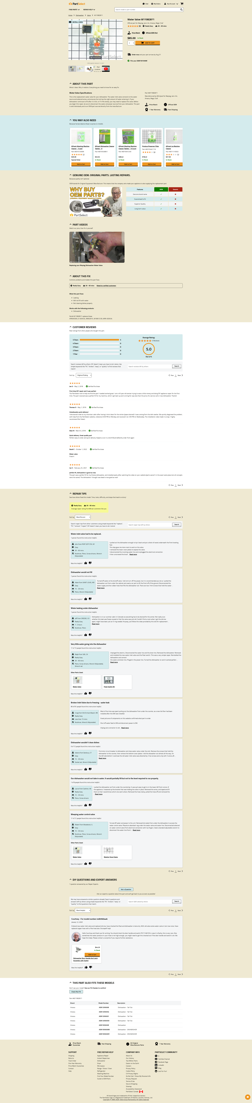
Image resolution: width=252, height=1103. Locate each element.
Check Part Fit (76, 992)
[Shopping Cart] (182, 3)
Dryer (99, 1063)
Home (70, 15)
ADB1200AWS (104, 1016)
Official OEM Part (152, 33)
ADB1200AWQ (104, 1012)
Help (69, 1071)
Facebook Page (163, 1062)
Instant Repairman (103, 1058)
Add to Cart (149, 43)
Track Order (72, 1061)
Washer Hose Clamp (111, 857)
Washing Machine (103, 1073)
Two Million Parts (132, 1061)
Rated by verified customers (106, 285)
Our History (130, 1058)
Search (176, 366)
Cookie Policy (130, 1071)
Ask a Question (126, 889)
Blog (159, 1068)
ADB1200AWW (104, 1020)
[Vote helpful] (85, 562)
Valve (89, 15)
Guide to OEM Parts (103, 1079)
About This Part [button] (83, 84)
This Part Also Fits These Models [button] (93, 983)
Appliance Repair (102, 1056)
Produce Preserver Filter (150, 146)
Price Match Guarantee (76, 1066)
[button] (74, 9)
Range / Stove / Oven (104, 1068)
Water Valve (77, 687)
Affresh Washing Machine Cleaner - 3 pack (80, 147)
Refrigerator (101, 1071)
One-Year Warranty (75, 1063)
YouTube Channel (164, 1059)
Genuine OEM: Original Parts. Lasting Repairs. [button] (101, 175)
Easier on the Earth (132, 1063)
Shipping (71, 1056)
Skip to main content (126, 48)
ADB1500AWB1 (104, 1034)
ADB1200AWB (104, 1007)
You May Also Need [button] (84, 120)
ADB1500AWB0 (104, 1029)
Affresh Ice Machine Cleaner (173, 147)
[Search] (181, 9)
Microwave (101, 1066)
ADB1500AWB (104, 1025)
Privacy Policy (130, 1068)
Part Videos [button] (80, 224)
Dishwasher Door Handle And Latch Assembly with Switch (85, 959)
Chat (146, 4)
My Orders (157, 4)
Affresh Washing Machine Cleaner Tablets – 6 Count (128, 147)
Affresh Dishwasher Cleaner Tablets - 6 (104, 147)
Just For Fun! (162, 1071)
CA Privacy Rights (132, 1073)
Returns (71, 1058)
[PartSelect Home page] (76, 3)
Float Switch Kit (109, 687)
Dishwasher (80, 15)
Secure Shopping (131, 1084)
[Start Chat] (247, 1097)
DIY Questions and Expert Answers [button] (95, 880)
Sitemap (129, 1086)
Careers (128, 1066)
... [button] (132, 554)
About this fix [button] (81, 276)
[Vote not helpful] (90, 562)
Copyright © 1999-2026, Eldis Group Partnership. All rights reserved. (126, 1099)
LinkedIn (161, 1065)
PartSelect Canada (132, 1091)
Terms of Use (130, 1081)
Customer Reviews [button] (84, 327)
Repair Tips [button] (79, 493)
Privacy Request (131, 1079)
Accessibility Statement (134, 1089)
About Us (129, 1056)
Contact (71, 1068)
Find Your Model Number (105, 1076)
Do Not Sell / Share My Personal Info (138, 1076)
